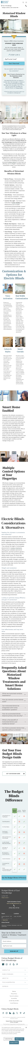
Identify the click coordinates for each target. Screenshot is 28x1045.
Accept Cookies (14, 1042)
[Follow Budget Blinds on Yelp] (13, 964)
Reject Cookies (19, 1039)
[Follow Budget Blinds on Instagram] (6, 964)
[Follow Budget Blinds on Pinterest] (17, 964)
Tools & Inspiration (8, 982)
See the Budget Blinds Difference (14, 878)
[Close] (26, 1027)
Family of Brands (7, 974)
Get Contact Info (14, 7)
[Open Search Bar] (23, 2)
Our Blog (5, 986)
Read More (5, 920)
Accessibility (14, 998)
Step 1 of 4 (15, 55)
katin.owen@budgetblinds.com (14, 903)
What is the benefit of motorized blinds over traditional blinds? (10, 722)
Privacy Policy (19, 88)
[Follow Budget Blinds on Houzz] (10, 1013)
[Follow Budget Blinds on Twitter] (17, 1013)
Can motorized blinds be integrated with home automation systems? (10, 708)
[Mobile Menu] (26, 2)
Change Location (5, 897)
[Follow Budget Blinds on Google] (3, 964)
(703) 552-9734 (26, 6)
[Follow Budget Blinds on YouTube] (13, 1013)
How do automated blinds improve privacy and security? (12, 715)
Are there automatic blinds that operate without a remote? (13, 729)
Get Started (14, 64)
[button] (6, 7)
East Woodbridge (7, 5)
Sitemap (14, 991)
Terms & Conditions (14, 996)
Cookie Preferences (14, 1003)
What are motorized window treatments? (12, 694)
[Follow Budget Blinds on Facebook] (10, 964)
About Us (5, 978)
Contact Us (6, 970)
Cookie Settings (9, 1039)
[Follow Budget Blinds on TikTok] (24, 1013)
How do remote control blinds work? (12, 701)
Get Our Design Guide (13, 773)
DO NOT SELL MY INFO (14, 1000)
